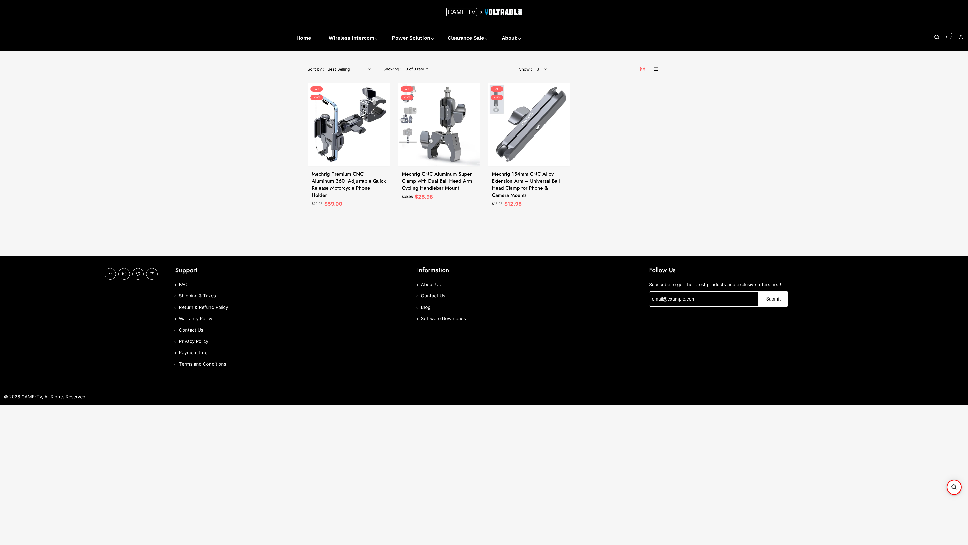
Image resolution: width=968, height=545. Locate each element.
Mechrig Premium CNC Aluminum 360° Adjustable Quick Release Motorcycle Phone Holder (349, 184)
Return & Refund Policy (203, 307)
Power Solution (411, 38)
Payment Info (193, 352)
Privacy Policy (193, 341)
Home (303, 38)
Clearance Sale (466, 38)
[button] (954, 487)
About (509, 38)
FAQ (183, 284)
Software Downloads (443, 318)
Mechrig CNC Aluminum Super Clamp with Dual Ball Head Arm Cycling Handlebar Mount (437, 181)
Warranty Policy (196, 318)
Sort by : (316, 69)
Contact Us (191, 330)
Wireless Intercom (351, 38)
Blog (426, 307)
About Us (431, 284)
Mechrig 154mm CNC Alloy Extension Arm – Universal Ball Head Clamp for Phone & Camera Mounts (526, 184)
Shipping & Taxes (197, 295)
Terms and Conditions (202, 364)
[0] (949, 37)
